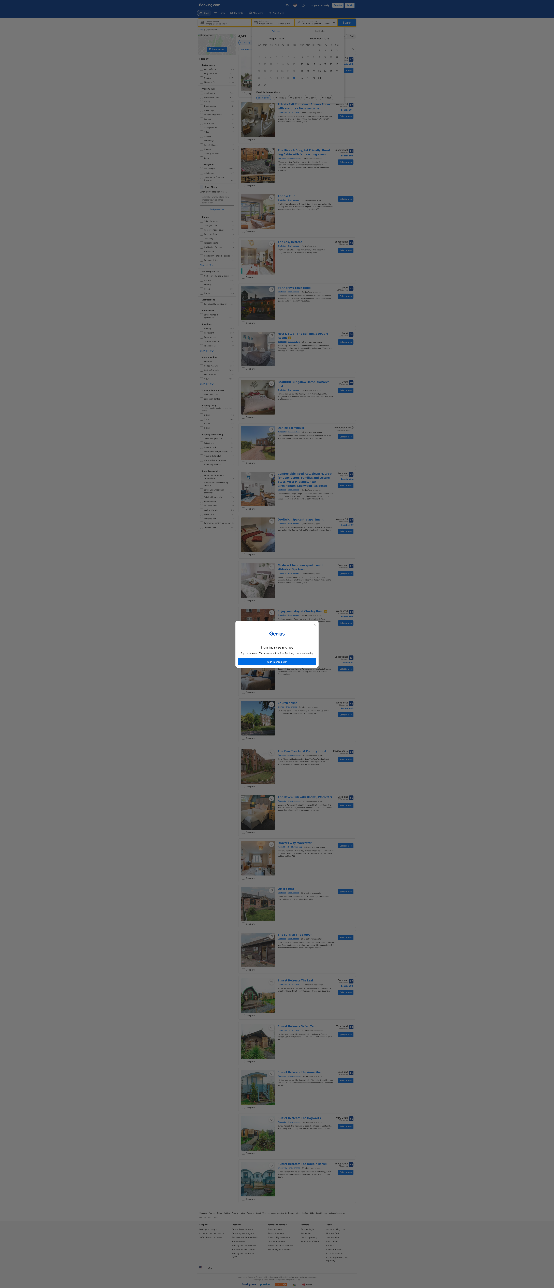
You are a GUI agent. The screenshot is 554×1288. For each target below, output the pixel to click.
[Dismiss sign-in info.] (314, 624)
